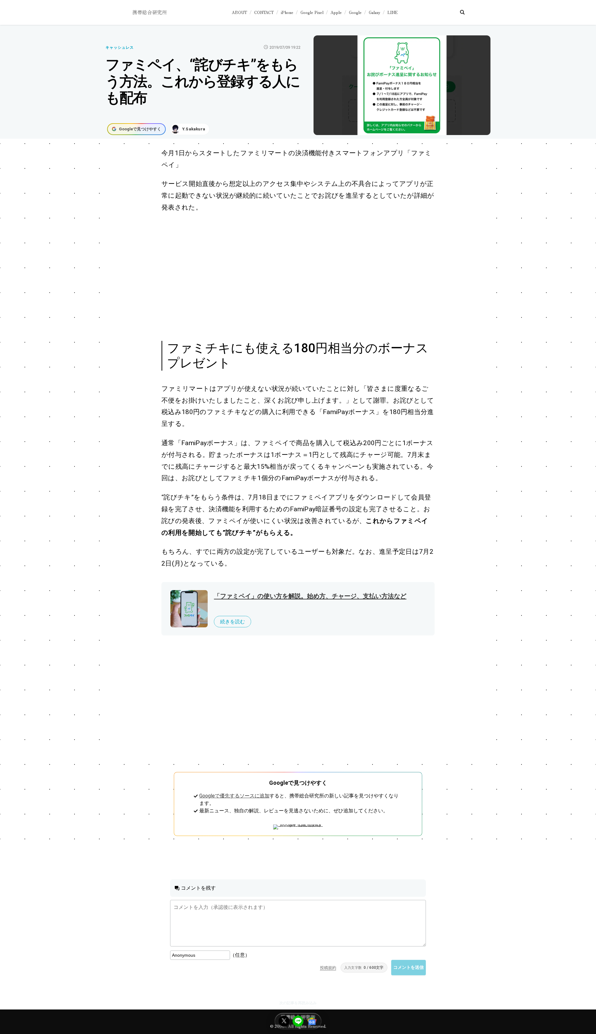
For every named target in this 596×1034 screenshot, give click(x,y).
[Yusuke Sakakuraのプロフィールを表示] (189, 129)
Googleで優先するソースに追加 (234, 796)
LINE (392, 12)
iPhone (287, 12)
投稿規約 (328, 967)
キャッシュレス (120, 47)
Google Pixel (311, 12)
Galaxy (374, 12)
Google (355, 12)
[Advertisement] (291, 275)
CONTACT (264, 12)
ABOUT (239, 12)
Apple (336, 12)
